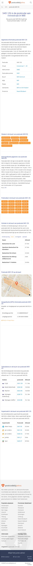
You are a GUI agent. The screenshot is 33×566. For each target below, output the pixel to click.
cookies (29, 564)
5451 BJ (25, 204)
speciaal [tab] (24, 237)
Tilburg (3, 516)
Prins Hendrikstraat (25, 143)
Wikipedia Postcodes (24, 536)
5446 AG (19, 434)
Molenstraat (15, 140)
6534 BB (19, 400)
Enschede (4, 528)
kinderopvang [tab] (6, 237)
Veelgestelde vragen (7, 539)
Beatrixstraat (15, 137)
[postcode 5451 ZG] (17, 2)
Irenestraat (13, 15)
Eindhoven (4, 514)
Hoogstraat (5, 143)
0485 (18, 69)
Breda (3, 523)
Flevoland (21, 508)
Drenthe (20, 505)
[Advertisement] (16, 113)
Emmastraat (23, 137)
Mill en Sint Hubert (22, 88)
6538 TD (19, 394)
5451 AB (4, 209)
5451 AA (25, 212)
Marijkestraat (24, 140)
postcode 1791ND (14, 547)
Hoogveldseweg (14, 143)
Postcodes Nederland (7, 536)
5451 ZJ (18, 207)
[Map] (16, 285)
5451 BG (4, 207)
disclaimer (27, 563)
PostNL (20, 543)
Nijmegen (4, 525)
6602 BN (19, 391)
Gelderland (21, 512)
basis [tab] (12, 237)
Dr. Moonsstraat (6, 140)
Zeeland (20, 528)
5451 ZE (18, 204)
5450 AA (25, 209)
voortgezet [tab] (18, 237)
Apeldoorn (4, 530)
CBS (5, 187)
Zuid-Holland (22, 530)
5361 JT (19, 437)
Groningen (4, 519)
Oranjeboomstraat (7, 145)
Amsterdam (5, 505)
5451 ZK (18, 212)
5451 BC (4, 201)
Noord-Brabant (21, 91)
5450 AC (11, 212)
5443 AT (19, 441)
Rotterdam (4, 508)
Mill (18, 80)
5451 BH (25, 207)
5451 (18, 73)
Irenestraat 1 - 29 (22, 66)
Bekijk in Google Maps (8, 320)
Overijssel (21, 523)
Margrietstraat (6, 137)
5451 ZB (11, 204)
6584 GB (19, 387)
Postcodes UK (22, 541)
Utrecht (3, 512)
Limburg (20, 516)
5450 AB (4, 212)
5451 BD (4, 204)
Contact (3, 541)
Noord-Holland (22, 521)
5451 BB (25, 201)
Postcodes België (23, 539)
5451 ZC (18, 209)
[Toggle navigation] (2, 2)
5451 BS (19, 426)
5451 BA (11, 207)
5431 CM (20, 383)
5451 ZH (11, 201)
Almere (3, 521)
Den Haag (4, 510)
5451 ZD (11, 209)
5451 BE (18, 201)
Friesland (21, 510)
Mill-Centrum (21, 77)
